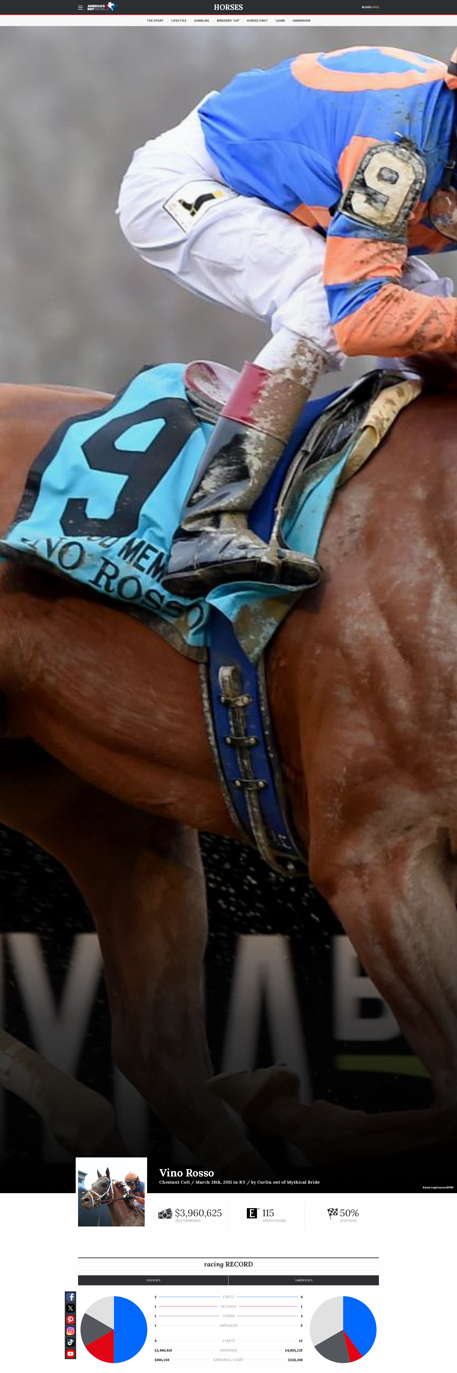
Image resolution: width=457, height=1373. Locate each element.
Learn (280, 20)
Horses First (257, 20)
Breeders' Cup (228, 20)
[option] (228, 609)
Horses (228, 7)
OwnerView (301, 20)
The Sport (155, 20)
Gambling (201, 20)
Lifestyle (178, 20)
